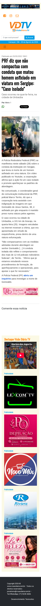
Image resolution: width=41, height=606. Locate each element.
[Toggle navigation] (5, 47)
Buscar (30, 37)
